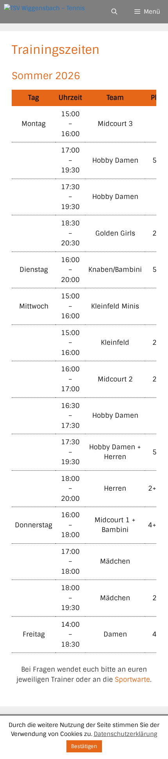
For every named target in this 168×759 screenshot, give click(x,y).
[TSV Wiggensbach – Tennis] (44, 11)
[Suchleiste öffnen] (113, 11)
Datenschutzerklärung (125, 734)
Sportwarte (132, 679)
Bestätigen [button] (84, 746)
